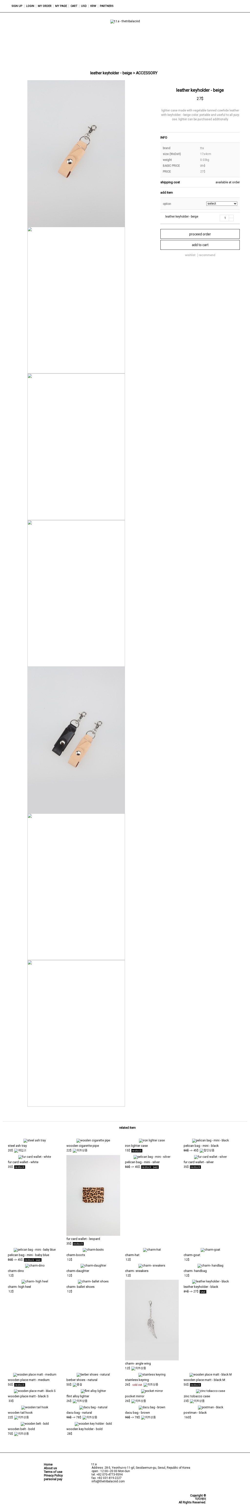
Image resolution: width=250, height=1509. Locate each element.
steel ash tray (17, 1146)
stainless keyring (137, 1380)
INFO (163, 137)
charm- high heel (19, 1287)
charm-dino (16, 1271)
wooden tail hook (20, 1412)
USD (84, 6)
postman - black (195, 1412)
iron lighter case (136, 1146)
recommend (207, 255)
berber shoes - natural (81, 1380)
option (167, 203)
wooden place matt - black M (204, 1380)
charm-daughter (77, 1271)
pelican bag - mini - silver (142, 1162)
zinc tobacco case (197, 1396)
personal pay (53, 1479)
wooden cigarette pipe (82, 1146)
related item (127, 1127)
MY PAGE (61, 6)
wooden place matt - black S (28, 1396)
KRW (93, 6)
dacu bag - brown (137, 1412)
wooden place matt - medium (29, 1380)
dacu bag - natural (79, 1412)
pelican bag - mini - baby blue (28, 1255)
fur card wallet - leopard (83, 1239)
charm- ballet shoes (80, 1287)
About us (50, 1468)
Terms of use (53, 1472)
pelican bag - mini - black (201, 1146)
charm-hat (132, 1255)
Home (48, 1464)
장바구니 (235, 6)
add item (166, 192)
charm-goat (192, 1255)
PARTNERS (107, 6)
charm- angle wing (138, 1363)
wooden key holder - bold (84, 1429)
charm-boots (75, 1255)
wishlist (190, 255)
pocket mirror (134, 1396)
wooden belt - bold (21, 1429)
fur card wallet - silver (199, 1162)
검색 (224, 6)
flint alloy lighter (77, 1396)
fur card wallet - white (23, 1162)
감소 (231, 219)
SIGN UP (16, 6)
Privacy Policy (53, 1475)
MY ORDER (45, 6)
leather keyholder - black (201, 1287)
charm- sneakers (136, 1271)
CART (74, 6)
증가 (231, 216)
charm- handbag (195, 1271)
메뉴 (213, 6)
